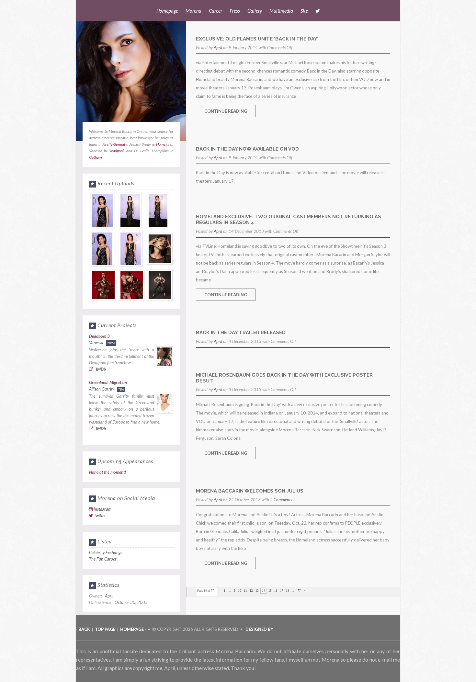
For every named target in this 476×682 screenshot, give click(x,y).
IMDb (100, 369)
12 (251, 590)
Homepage (167, 11)
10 (239, 590)
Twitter (100, 515)
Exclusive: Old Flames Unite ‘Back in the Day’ (257, 39)
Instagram (102, 509)
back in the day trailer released (241, 332)
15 (270, 590)
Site (304, 11)
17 (281, 590)
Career (215, 11)
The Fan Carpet (102, 559)
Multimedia (281, 11)
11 (245, 590)
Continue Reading (225, 111)
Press (235, 11)
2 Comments (281, 499)
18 (287, 590)
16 (276, 590)
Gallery (254, 11)
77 (299, 590)
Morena (193, 11)
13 (257, 590)
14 (263, 590)
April (218, 47)
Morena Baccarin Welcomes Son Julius (249, 491)
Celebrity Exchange (105, 552)
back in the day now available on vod (247, 149)
